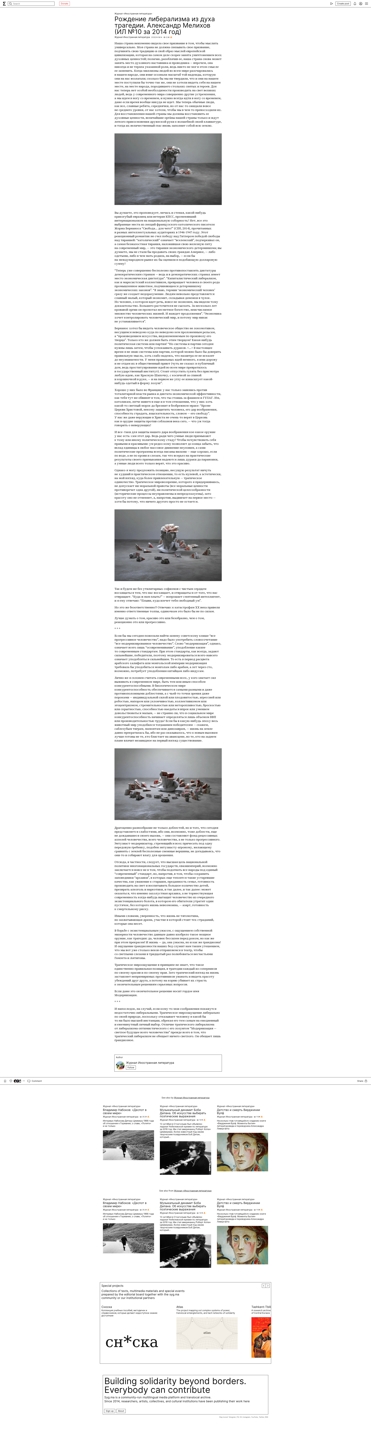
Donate (64, 3)
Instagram (246, 1417)
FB (238, 1417)
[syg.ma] (4, 4)
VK (241, 1417)
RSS (266, 1417)
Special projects (112, 1285)
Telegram (232, 1417)
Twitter (261, 1417)
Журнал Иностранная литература (132, 37)
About (121, 1411)
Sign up (110, 1411)
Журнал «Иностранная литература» (133, 13)
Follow (131, 1067)
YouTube (254, 1417)
